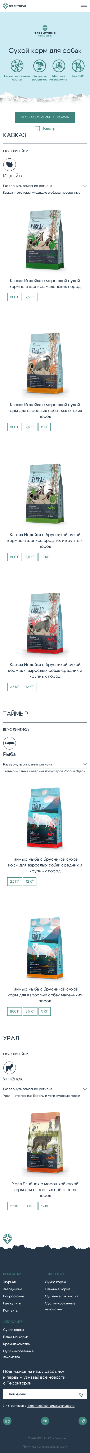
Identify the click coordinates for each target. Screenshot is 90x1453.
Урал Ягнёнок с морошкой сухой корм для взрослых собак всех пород (45, 1190)
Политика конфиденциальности (45, 1446)
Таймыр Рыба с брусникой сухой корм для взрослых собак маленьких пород (45, 995)
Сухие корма (55, 1282)
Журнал (9, 1282)
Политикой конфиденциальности (51, 1405)
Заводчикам (12, 1289)
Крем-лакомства (16, 1344)
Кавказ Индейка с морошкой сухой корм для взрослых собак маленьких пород (45, 411)
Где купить (12, 1303)
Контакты (10, 1310)
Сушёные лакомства (61, 1296)
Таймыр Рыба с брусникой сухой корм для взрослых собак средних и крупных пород (45, 865)
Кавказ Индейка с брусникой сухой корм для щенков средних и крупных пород (45, 541)
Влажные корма (57, 1289)
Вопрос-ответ (14, 1296)
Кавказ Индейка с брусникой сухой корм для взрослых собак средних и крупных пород (45, 671)
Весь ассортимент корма (45, 117)
